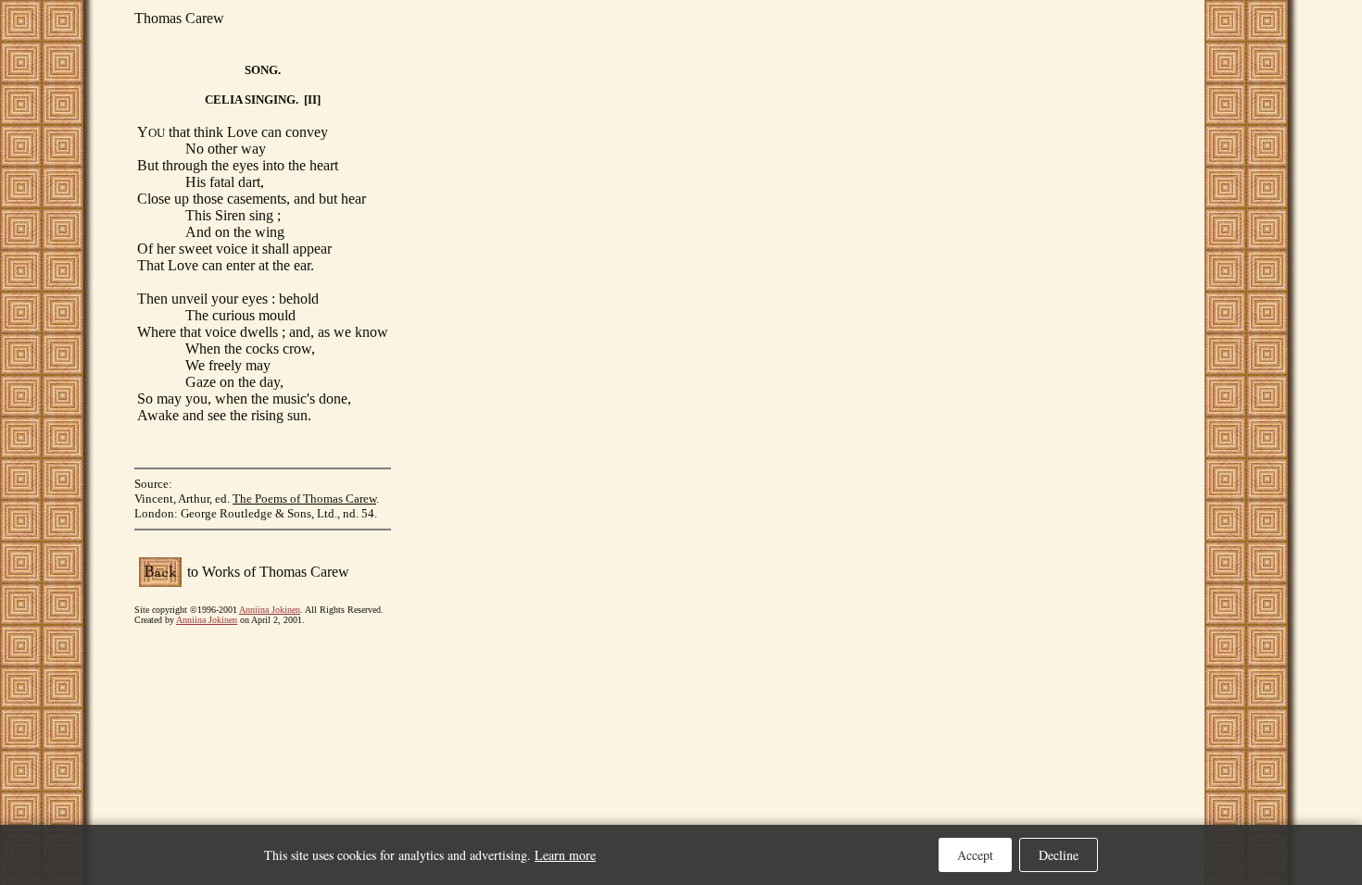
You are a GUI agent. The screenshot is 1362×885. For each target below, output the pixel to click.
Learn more (565, 855)
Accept (975, 855)
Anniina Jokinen (269, 610)
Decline (1058, 855)
